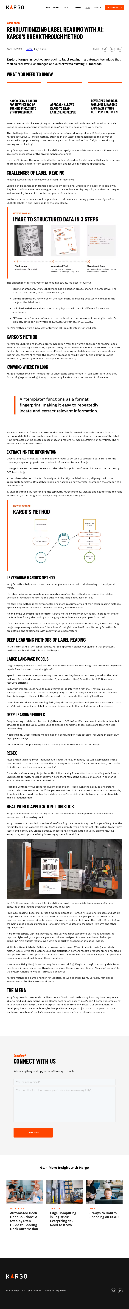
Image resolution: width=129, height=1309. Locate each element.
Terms (63, 1290)
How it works (53, 7)
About (67, 7)
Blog (88, 7)
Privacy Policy (51, 1290)
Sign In (97, 7)
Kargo (29, 49)
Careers (77, 7)
